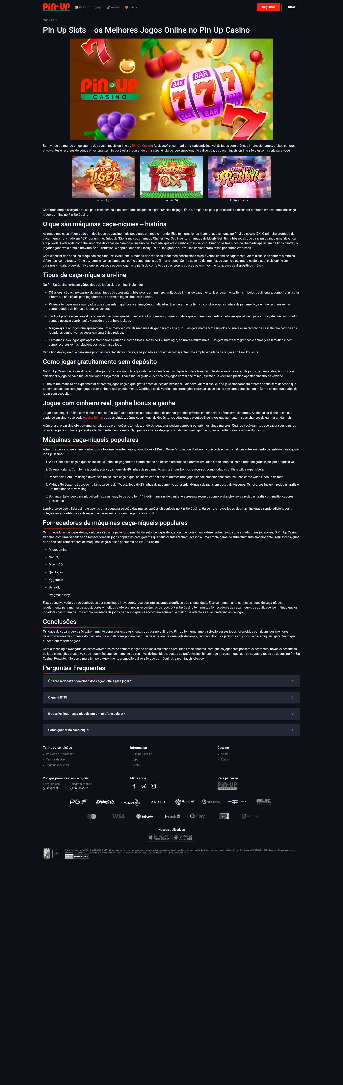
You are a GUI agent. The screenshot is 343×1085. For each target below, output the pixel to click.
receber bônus (93, 417)
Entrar (290, 7)
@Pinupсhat (50, 788)
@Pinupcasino (79, 788)
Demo (104, 181)
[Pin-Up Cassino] (56, 7)
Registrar (268, 7)
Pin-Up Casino (142, 146)
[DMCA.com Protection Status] (77, 856)
